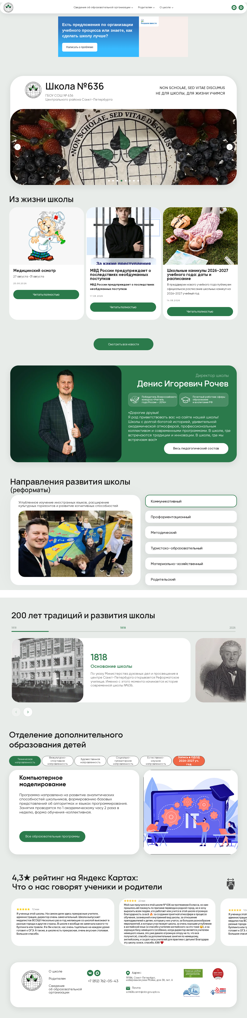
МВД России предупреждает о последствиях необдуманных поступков (120, 275)
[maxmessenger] (241, 7)
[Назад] (16, 712)
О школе (165, 7)
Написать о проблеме (79, 47)
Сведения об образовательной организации (102, 7)
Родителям (145, 7)
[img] (32, 981)
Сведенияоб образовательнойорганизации (65, 989)
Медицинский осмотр (34, 271)
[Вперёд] (28, 712)
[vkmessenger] (234, 7)
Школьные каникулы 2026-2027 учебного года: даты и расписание (197, 275)
